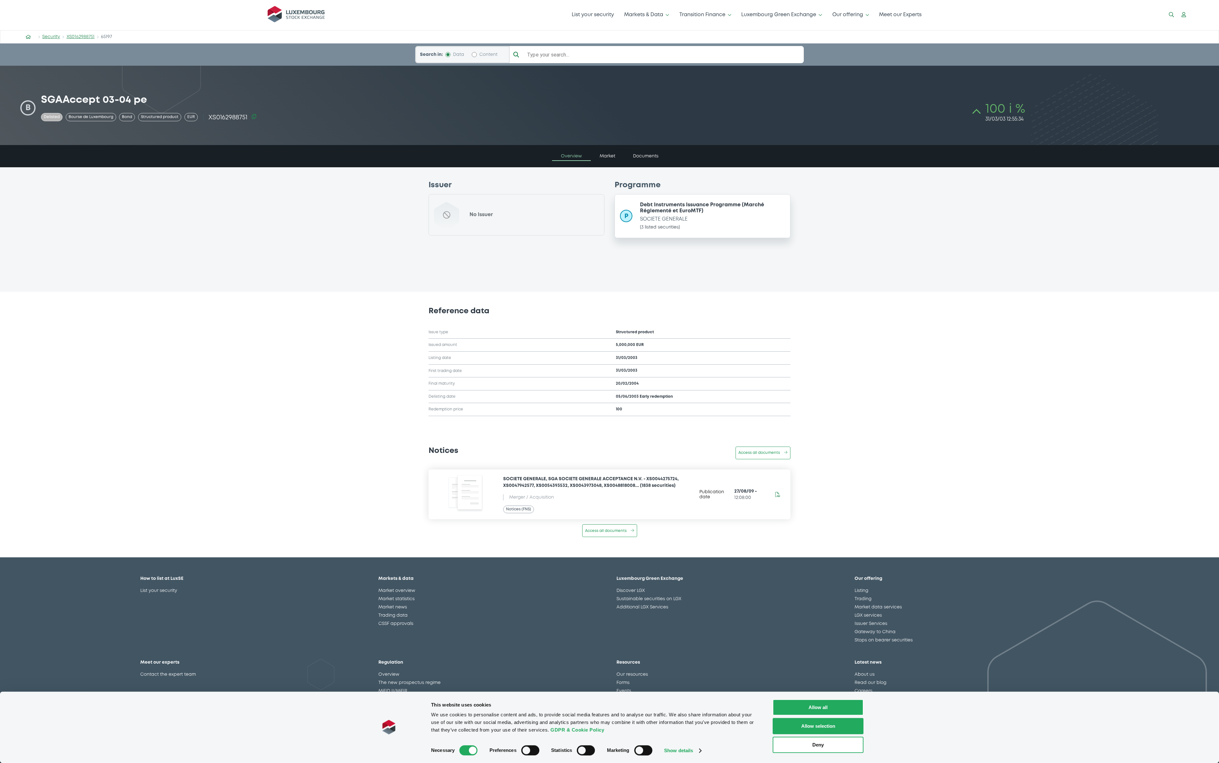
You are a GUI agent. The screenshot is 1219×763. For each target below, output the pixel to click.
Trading (863, 599)
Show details (678, 750)
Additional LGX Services (642, 607)
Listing (861, 591)
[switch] (530, 750)
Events (623, 691)
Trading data (393, 615)
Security (51, 37)
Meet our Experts (900, 14)
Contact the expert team (168, 674)
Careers (863, 691)
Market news (392, 607)
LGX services (868, 615)
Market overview (396, 591)
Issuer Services (871, 624)
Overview (388, 674)
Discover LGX (630, 591)
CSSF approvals (395, 624)
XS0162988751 (81, 37)
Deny (818, 744)
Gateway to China (875, 632)
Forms (622, 683)
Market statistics (396, 599)
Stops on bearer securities (884, 640)
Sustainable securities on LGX (648, 599)
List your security (593, 14)
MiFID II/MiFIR (392, 691)
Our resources (632, 674)
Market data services (878, 607)
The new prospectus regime (409, 683)
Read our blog (870, 683)
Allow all (818, 707)
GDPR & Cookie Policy (577, 730)
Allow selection (818, 726)
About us (865, 674)
